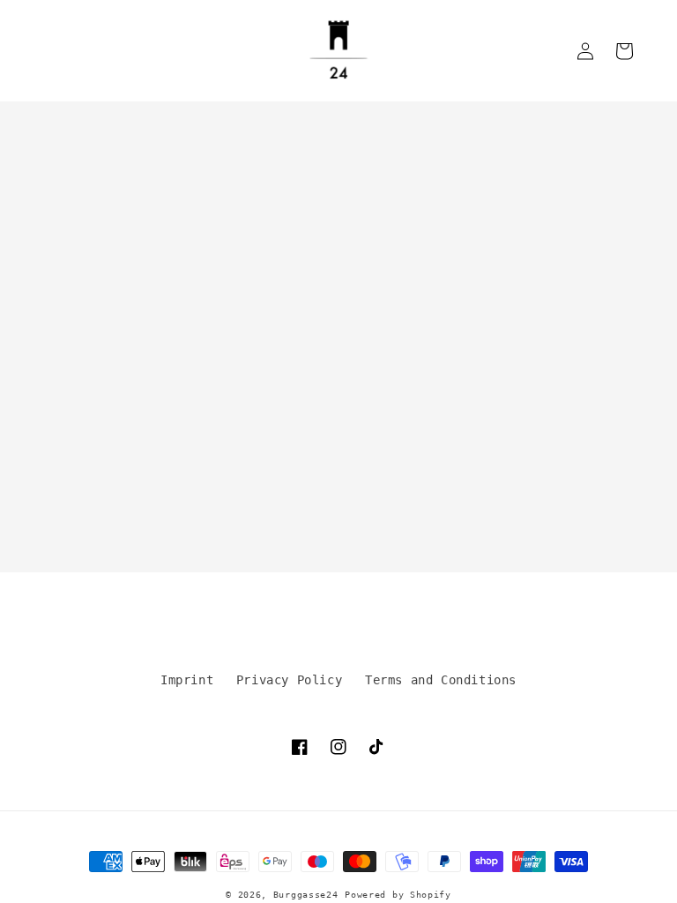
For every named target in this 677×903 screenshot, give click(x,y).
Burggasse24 (305, 894)
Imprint (186, 680)
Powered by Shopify (398, 894)
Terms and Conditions (441, 680)
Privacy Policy (289, 680)
